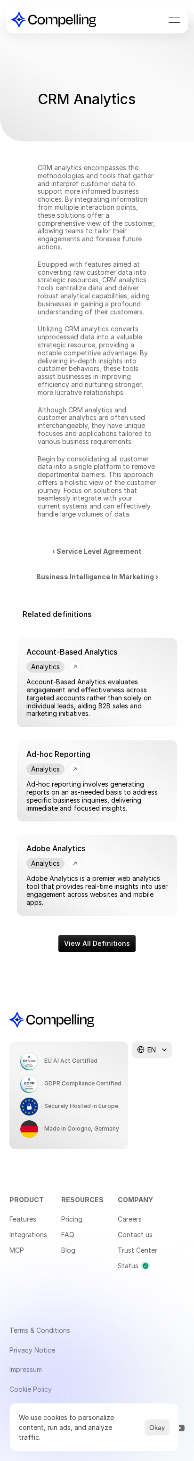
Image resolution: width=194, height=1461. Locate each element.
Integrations (28, 1235)
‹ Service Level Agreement (97, 551)
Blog (68, 1250)
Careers (130, 1219)
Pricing (71, 1219)
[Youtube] (180, 1428)
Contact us (135, 1235)
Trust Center (137, 1250)
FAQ (67, 1235)
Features (22, 1219)
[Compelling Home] (53, 19)
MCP (16, 1250)
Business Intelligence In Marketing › (97, 577)
